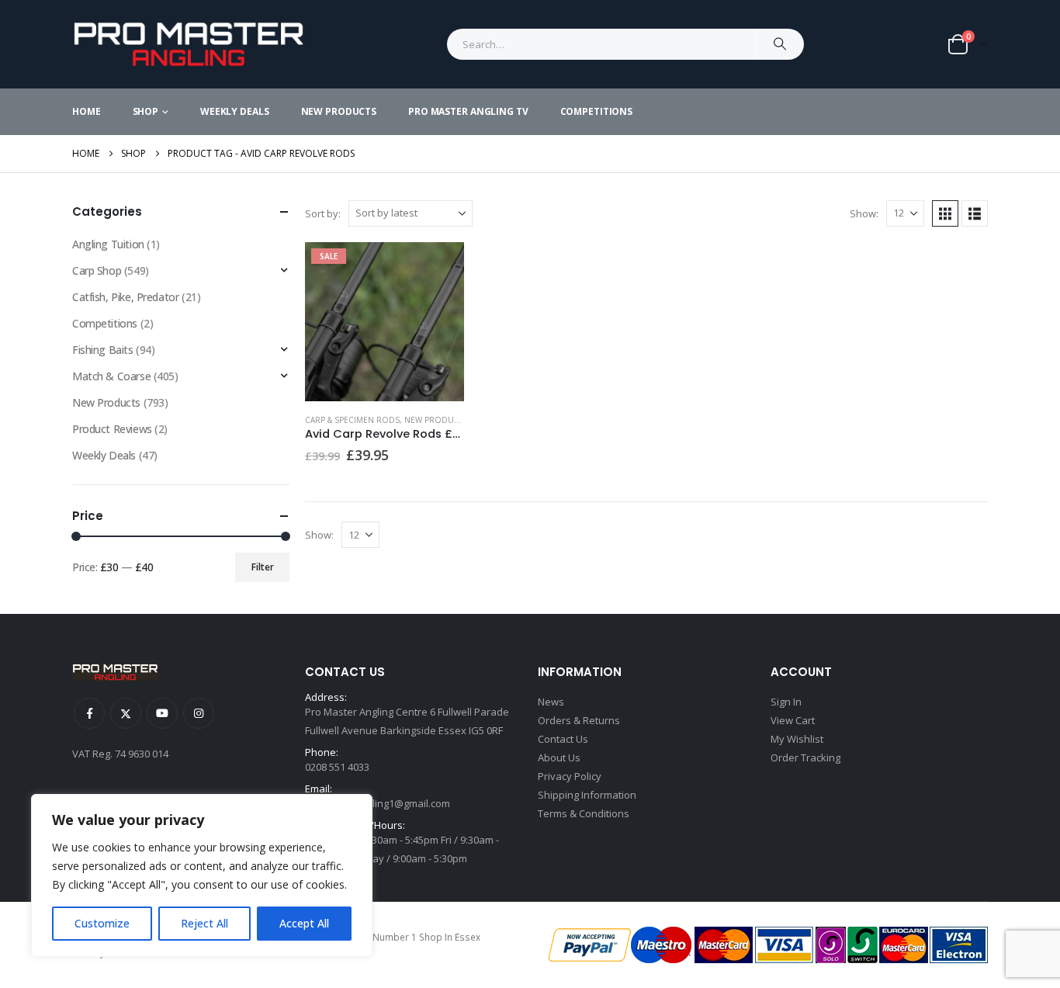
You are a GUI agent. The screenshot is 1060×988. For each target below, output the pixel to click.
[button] (945, 213)
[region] (201, 875)
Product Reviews (112, 428)
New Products (339, 111)
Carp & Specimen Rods (352, 419)
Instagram (198, 713)
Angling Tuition (108, 244)
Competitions (596, 111)
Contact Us (563, 739)
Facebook (89, 713)
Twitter (125, 713)
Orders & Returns (579, 720)
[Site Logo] (188, 44)
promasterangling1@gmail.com (377, 803)
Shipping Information (587, 795)
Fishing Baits (102, 349)
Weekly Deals (234, 111)
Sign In (786, 702)
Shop (146, 111)
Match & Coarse (111, 376)
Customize (102, 923)
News (551, 702)
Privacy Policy (569, 776)
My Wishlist (797, 739)
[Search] (780, 44)
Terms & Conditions (583, 813)
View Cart (793, 720)
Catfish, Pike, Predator (125, 296)
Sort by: (323, 213)
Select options (438, 268)
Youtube (162, 713)
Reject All (204, 923)
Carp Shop (96, 270)
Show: (864, 213)
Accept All (304, 923)
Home (86, 111)
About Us (559, 757)
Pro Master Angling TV (468, 111)
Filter (262, 567)
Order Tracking (805, 757)
